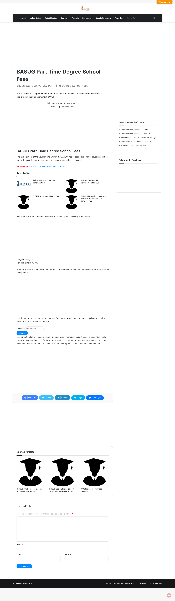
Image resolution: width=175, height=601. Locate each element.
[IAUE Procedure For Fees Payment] (95, 472)
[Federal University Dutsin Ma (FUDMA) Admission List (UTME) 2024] (72, 202)
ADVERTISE (157, 583)
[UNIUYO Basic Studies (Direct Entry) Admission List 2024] (63, 472)
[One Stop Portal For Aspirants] (87, 8)
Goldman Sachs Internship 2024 (134, 145)
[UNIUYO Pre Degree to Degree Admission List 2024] (31, 472)
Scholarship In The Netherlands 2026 (136, 142)
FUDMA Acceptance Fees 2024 (46, 196)
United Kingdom (50, 18)
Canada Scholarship (103, 18)
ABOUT (109, 583)
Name (20, 545)
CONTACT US (145, 583)
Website (67, 554)
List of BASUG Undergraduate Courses (46, 166)
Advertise (119, 18)
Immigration (87, 18)
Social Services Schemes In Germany (136, 130)
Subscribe (21, 329)
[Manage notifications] (169, 595)
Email (19, 554)
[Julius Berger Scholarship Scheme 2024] (24, 184)
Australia (75, 18)
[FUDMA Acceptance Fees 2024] (24, 202)
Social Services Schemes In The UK (135, 134)
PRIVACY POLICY (131, 583)
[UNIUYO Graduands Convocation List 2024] (72, 186)
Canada (23, 18)
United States (35, 18)
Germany (64, 18)
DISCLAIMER (118, 583)
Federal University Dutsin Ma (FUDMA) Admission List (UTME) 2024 (93, 198)
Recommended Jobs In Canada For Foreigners (139, 138)
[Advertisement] (87, 42)
